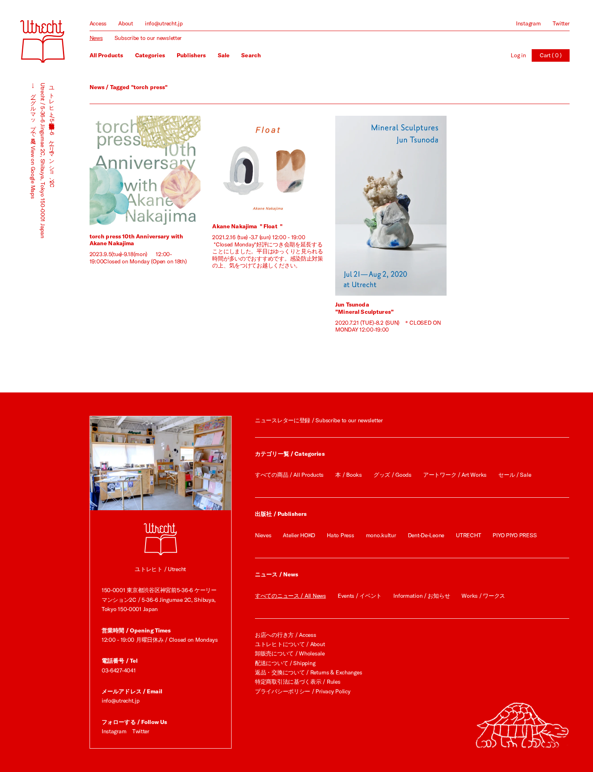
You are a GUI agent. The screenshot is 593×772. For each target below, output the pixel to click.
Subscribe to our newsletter (148, 38)
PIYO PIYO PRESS (515, 535)
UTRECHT (468, 535)
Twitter (561, 23)
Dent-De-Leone (426, 535)
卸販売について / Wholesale (290, 653)
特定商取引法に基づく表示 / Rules (297, 681)
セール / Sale (514, 474)
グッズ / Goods (392, 474)
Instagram (528, 23)
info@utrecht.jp (164, 23)
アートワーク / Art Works (455, 474)
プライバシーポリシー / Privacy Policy (302, 691)
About (125, 23)
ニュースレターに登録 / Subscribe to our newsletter (319, 420)
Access (98, 23)
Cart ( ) (551, 55)
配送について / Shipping (285, 663)
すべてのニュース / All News (290, 595)
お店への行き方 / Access (285, 634)
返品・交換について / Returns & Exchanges (308, 672)
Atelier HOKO (299, 535)
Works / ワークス (483, 595)
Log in (518, 55)
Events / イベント (360, 595)
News (96, 38)
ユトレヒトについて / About (290, 644)
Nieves (263, 535)
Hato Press (340, 535)
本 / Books (348, 474)
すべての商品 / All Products (289, 474)
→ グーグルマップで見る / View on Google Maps (33, 140)
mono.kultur (381, 535)
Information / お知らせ (421, 595)
